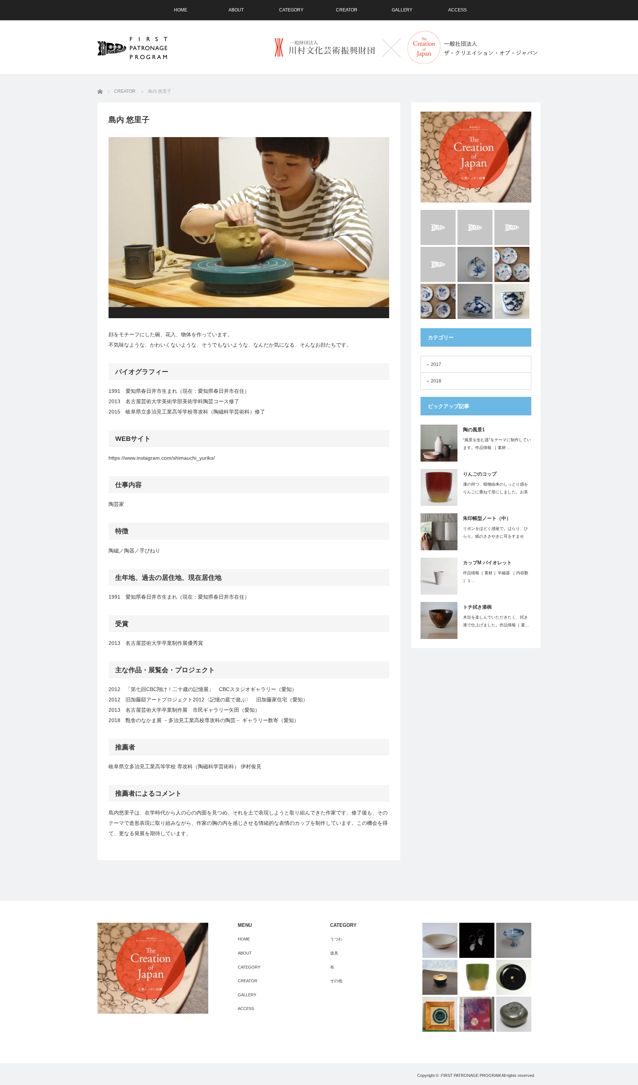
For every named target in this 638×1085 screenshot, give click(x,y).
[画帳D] (476, 1014)
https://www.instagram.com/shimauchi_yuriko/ (162, 458)
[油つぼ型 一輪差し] (475, 301)
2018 (436, 381)
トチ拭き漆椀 (477, 607)
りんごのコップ (480, 474)
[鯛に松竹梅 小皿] (438, 301)
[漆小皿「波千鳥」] (513, 977)
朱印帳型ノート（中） (487, 518)
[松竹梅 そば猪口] (511, 301)
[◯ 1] (439, 1014)
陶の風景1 (474, 429)
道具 (334, 953)
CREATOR (346, 10)
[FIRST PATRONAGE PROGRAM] (132, 48)
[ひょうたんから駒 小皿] (511, 264)
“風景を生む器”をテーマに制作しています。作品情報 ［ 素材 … (497, 444)
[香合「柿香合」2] (513, 1014)
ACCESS (457, 10)
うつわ (336, 939)
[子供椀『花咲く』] (439, 977)
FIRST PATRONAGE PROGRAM (471, 1075)
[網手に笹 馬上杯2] (513, 940)
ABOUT (236, 10)
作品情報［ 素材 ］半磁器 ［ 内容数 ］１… (495, 577)
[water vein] (511, 227)
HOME (180, 10)
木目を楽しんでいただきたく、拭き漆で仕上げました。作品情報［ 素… (496, 621)
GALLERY (402, 10)
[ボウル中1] (439, 940)
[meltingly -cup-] (438, 227)
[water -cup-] (438, 264)
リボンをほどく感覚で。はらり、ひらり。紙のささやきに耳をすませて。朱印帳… (495, 536)
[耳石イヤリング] (476, 940)
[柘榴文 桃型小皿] (475, 264)
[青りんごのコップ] (476, 977)
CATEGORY (291, 10)
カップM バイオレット (487, 562)
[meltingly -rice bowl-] (475, 227)
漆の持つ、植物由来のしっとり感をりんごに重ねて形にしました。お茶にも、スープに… (495, 492)
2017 (436, 364)
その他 (336, 981)
